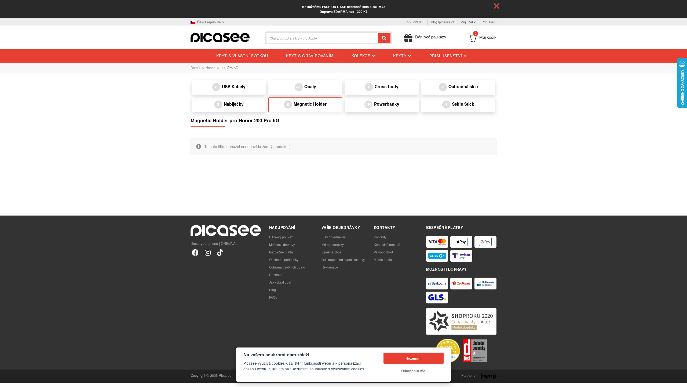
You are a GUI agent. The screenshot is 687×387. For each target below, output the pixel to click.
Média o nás (383, 259)
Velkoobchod (383, 252)
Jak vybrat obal (280, 282)
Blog (272, 289)
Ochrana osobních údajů (287, 267)
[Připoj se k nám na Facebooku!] (195, 252)
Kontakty (380, 237)
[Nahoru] (7, 380)
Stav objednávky (333, 237)
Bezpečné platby (281, 252)
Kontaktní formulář (387, 244)
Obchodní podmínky (283, 259)
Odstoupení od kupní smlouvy (343, 259)
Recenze (275, 274)
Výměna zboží (331, 252)
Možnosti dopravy (282, 244)
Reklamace (329, 267)
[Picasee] (220, 37)
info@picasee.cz (442, 22)
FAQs (273, 297)
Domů (195, 67)
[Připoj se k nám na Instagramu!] (207, 252)
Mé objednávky (332, 244)
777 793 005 (415, 22)
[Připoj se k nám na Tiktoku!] (220, 252)
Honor (210, 67)
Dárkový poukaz (281, 237)
